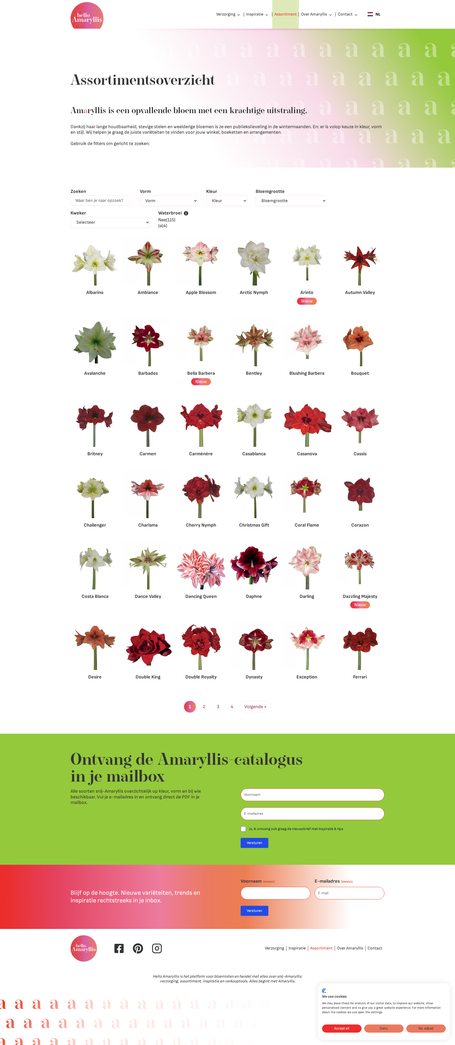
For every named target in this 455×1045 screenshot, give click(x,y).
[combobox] (374, 14)
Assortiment (285, 14)
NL (377, 14)
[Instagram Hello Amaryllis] (157, 948)
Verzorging (225, 14)
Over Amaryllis (314, 14)
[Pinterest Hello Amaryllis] (138, 948)
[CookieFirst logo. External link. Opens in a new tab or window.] (324, 990)
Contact (345, 14)
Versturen (254, 843)
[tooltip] (186, 213)
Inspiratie (254, 14)
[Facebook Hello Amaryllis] (119, 948)
